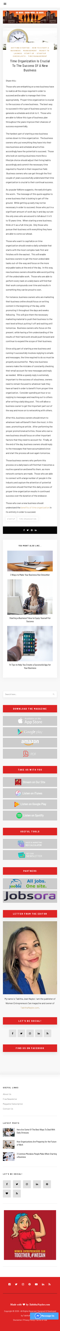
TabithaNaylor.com (30, 1007)
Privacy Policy (29, 1320)
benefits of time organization (35, 507)
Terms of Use (41, 1320)
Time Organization (27, 519)
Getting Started (20, 48)
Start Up (29, 53)
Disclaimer (17, 1320)
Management (30, 50)
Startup (11, 519)
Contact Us (8, 1108)
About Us (7, 1094)
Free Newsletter (10, 1099)
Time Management (37, 56)
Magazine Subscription (13, 1104)
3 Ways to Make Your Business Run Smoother (30, 574)
